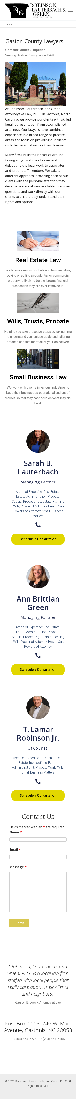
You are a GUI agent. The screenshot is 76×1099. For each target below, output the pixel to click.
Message (18, 867)
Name (15, 832)
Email (15, 849)
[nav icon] (70, 10)
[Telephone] (38, 524)
